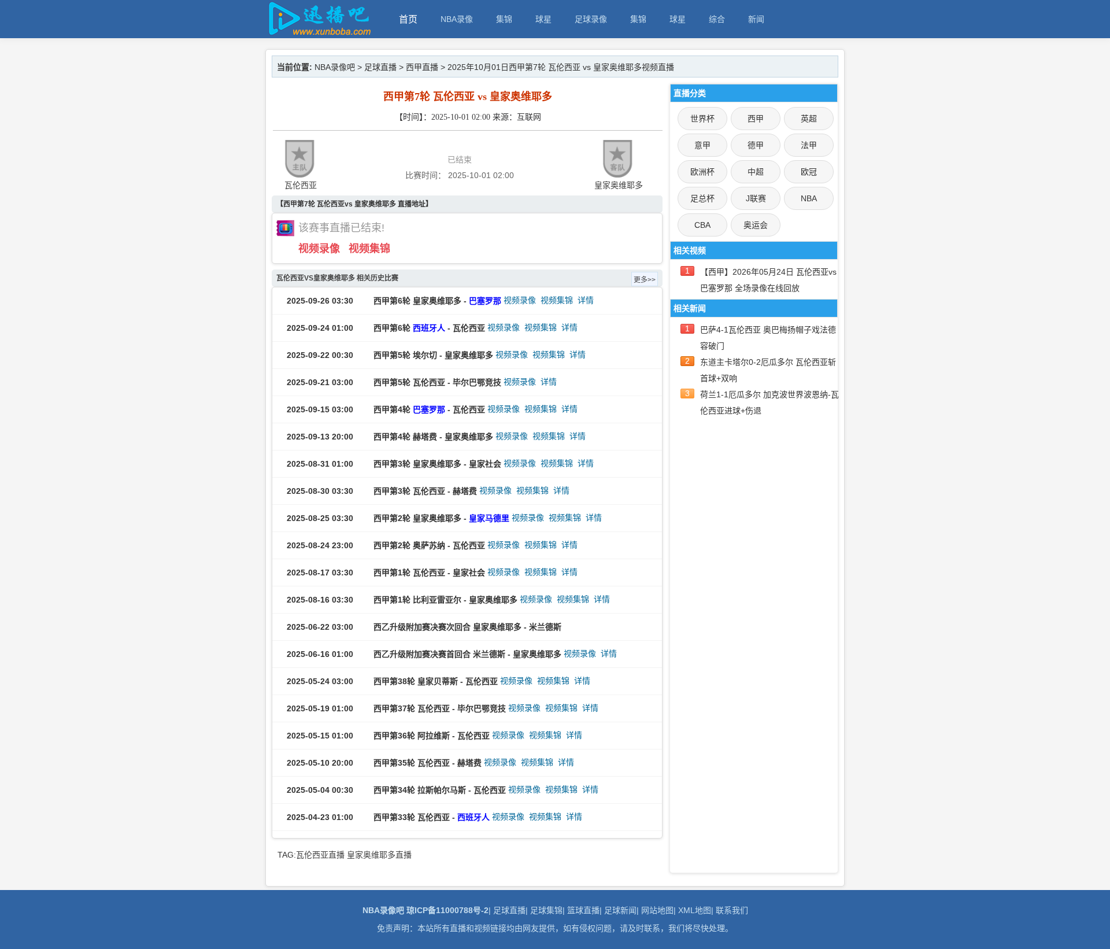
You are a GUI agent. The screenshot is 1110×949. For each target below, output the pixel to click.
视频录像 (319, 248)
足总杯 (702, 198)
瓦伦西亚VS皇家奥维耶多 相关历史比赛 (337, 278)
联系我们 (732, 910)
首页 (408, 19)
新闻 (756, 19)
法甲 (809, 145)
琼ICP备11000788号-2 (447, 910)
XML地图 (694, 910)
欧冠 (809, 171)
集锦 (504, 19)
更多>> (645, 280)
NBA (809, 198)
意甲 (702, 145)
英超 (809, 118)
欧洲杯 (702, 171)
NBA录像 (457, 19)
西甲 (756, 118)
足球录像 (591, 19)
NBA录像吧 (334, 67)
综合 (717, 19)
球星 (543, 19)
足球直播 (380, 67)
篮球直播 (583, 910)
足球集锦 (546, 910)
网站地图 (657, 910)
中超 (756, 171)
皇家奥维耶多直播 (379, 854)
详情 (586, 300)
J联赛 (756, 198)
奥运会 (755, 225)
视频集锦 (369, 248)
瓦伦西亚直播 (320, 854)
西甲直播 (422, 67)
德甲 (756, 145)
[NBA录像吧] (318, 33)
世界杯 (702, 118)
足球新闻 (620, 910)
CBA (702, 225)
